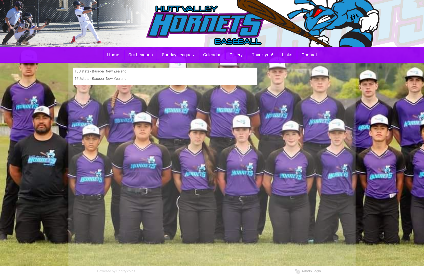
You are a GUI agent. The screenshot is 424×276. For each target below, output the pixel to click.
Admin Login (310, 271)
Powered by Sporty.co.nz (116, 271)
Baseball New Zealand (109, 71)
